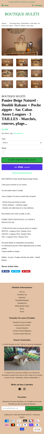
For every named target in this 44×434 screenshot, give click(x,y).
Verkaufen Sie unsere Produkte (22, 322)
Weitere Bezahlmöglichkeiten (22, 173)
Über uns (22, 292)
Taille (3, 139)
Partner (22, 311)
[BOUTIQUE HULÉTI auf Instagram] (24, 389)
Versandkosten (18, 133)
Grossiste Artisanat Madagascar (22, 331)
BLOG (22, 309)
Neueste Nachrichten (22, 340)
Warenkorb (38, 5)
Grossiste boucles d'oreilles (22, 325)
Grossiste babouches (22, 328)
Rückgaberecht (22, 303)
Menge (4, 148)
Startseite (4, 23)
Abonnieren (33, 408)
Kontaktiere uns (22, 294)
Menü (6, 5)
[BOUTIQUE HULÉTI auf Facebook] (20, 389)
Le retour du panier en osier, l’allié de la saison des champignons (22, 344)
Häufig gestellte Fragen (22, 306)
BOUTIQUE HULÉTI (22, 14)
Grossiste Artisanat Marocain (22, 333)
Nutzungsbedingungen (22, 300)
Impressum (22, 297)
